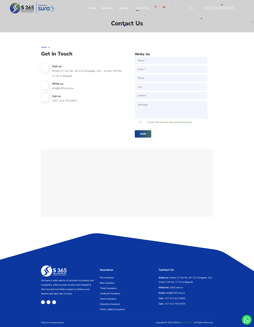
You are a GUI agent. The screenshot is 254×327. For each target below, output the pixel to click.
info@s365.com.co (175, 293)
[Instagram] (48, 302)
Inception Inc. (187, 322)
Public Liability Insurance (112, 309)
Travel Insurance (108, 288)
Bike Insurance (107, 283)
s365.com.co (176, 287)
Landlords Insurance (110, 293)
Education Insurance (110, 304)
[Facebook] (43, 302)
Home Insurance (108, 298)
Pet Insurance (107, 277)
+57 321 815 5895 (174, 298)
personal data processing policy (176, 122)
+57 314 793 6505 (174, 303)
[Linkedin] (54, 302)
